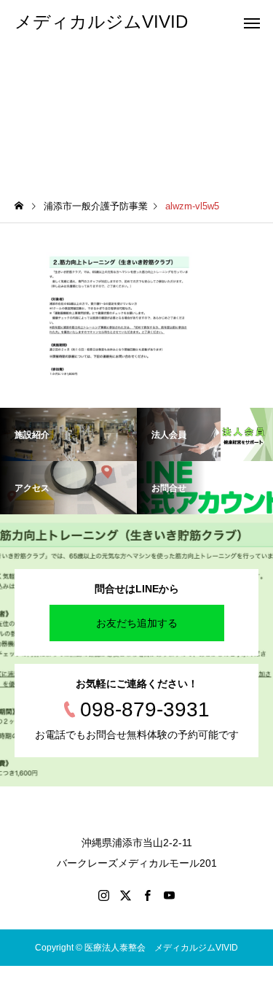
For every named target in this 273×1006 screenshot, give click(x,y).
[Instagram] (104, 895)
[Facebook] (148, 895)
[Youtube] (169, 895)
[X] (126, 895)
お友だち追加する (137, 623)
